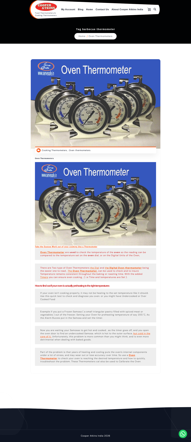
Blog (80, 9)
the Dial (94, 267)
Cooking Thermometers (54, 150)
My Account (68, 9)
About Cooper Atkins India (127, 9)
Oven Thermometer (52, 252)
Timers (44, 277)
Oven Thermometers (100, 36)
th (123, 267)
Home (89, 9)
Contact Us (102, 9)
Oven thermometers (79, 150)
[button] (183, 434)
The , (82, 270)
